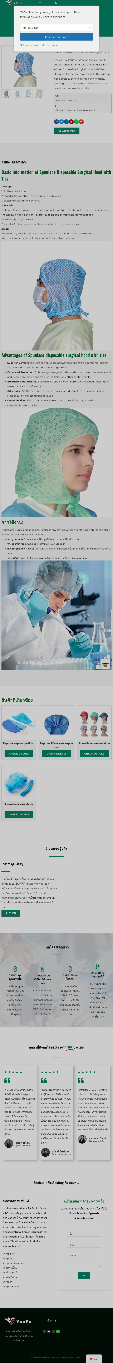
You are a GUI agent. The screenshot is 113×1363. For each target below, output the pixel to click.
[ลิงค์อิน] (53, 1331)
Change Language (56, 36)
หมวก (55, 848)
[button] (40, 3)
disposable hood (69, 52)
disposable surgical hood (94, 52)
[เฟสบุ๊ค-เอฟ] (44, 1331)
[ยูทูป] (48, 1331)
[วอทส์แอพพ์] (58, 1331)
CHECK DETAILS (19, 753)
